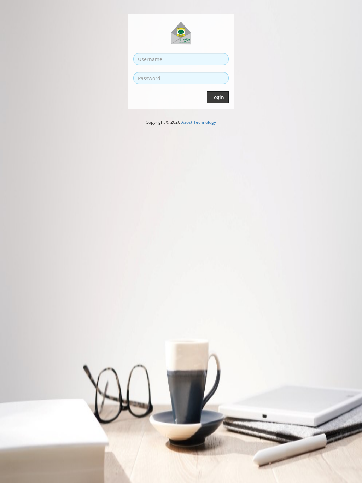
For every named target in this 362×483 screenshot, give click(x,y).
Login (217, 97)
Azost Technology (198, 122)
